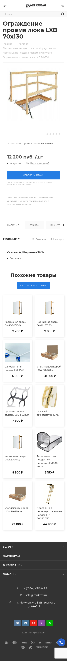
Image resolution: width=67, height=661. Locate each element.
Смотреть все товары (33, 285)
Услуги (8, 546)
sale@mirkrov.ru (36, 595)
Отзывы (34, 225)
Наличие (13, 225)
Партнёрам (11, 555)
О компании (13, 565)
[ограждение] (33, 94)
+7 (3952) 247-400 (34, 588)
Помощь (9, 574)
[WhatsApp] (50, 623)
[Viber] (42, 623)
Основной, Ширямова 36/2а (25, 252)
